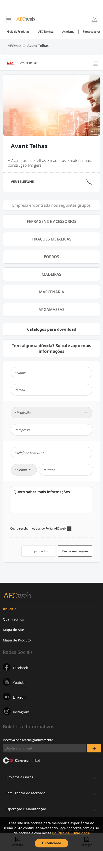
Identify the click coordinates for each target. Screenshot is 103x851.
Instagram (21, 712)
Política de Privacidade (71, 833)
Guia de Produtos (18, 32)
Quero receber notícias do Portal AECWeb (38, 528)
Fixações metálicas (51, 239)
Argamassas (51, 309)
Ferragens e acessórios (51, 221)
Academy (68, 32)
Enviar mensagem (75, 551)
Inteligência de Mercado (25, 793)
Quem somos (13, 619)
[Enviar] (94, 748)
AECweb (14, 45)
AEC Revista (46, 32)
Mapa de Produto (17, 640)
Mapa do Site (13, 629)
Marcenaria (51, 292)
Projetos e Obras (19, 777)
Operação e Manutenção (26, 809)
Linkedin (20, 697)
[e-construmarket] (21, 760)
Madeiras (51, 274)
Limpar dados (38, 551)
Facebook (20, 668)
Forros (51, 256)
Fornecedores (91, 32)
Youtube (19, 682)
